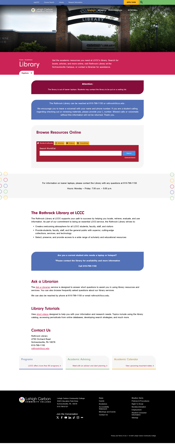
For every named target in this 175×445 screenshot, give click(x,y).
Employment (136, 410)
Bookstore (103, 404)
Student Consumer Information (139, 414)
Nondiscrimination (139, 407)
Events (101, 401)
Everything (84, 143)
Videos (71, 143)
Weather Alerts (137, 398)
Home (21, 60)
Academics (91, 10)
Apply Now (131, 2)
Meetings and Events (107, 412)
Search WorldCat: (48, 148)
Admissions (102, 10)
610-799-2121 (62, 406)
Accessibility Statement (104, 408)
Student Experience (115, 10)
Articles (61, 143)
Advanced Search (130, 157)
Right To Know (137, 404)
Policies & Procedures (140, 401)
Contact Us (103, 415)
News (101, 398)
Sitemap (135, 418)
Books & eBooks (46, 143)
